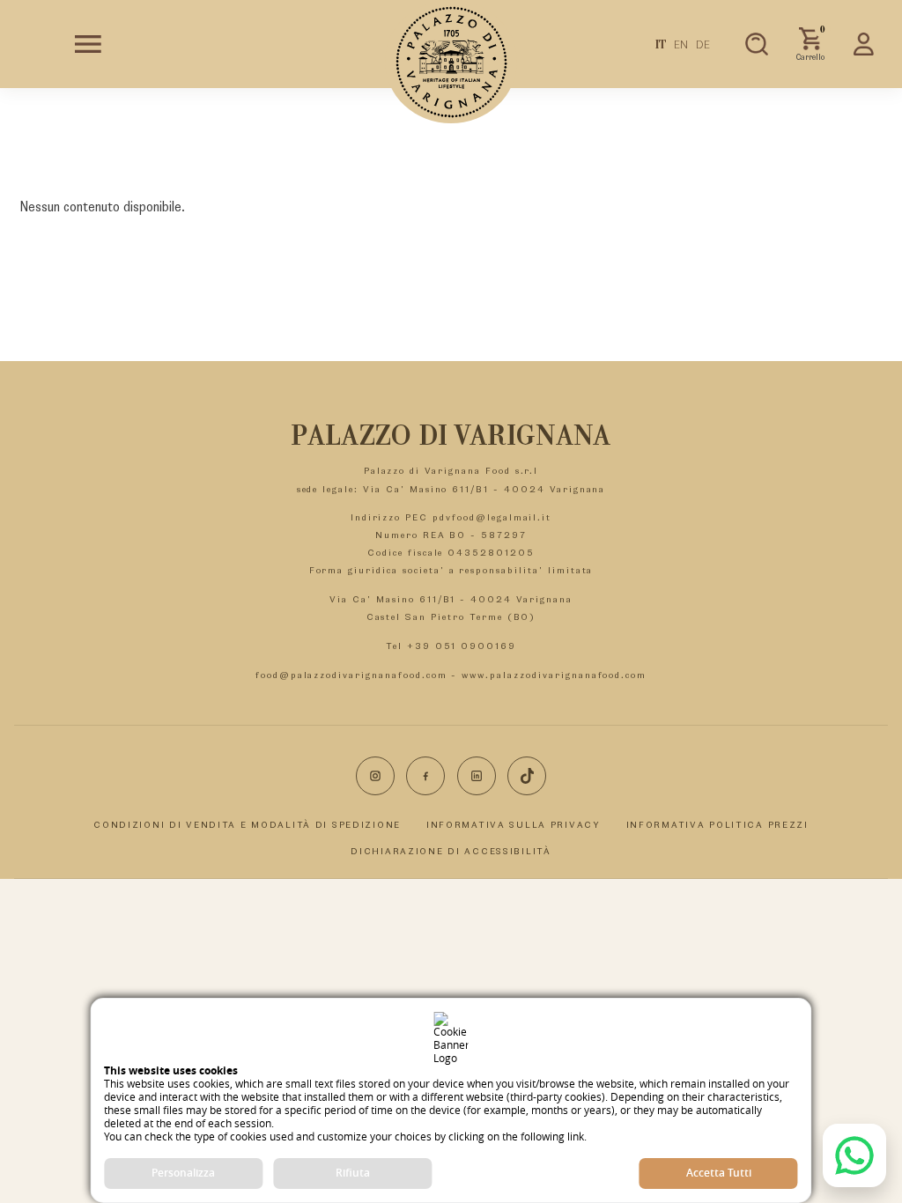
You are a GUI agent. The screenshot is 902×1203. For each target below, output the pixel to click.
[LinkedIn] (476, 775)
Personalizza (183, 1172)
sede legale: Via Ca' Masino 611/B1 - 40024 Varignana (451, 489)
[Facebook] (425, 775)
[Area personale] (864, 44)
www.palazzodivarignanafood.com (554, 674)
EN (681, 44)
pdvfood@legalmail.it (492, 517)
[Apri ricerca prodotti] (756, 44)
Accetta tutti (718, 1172)
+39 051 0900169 (461, 645)
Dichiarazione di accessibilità (451, 851)
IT (661, 44)
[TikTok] (526, 775)
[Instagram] (375, 775)
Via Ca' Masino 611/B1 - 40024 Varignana (450, 599)
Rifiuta (353, 1172)
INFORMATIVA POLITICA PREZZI (717, 824)
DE (703, 44)
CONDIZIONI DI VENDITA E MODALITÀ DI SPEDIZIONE (247, 824)
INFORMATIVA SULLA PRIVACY (513, 824)
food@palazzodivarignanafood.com (351, 674)
